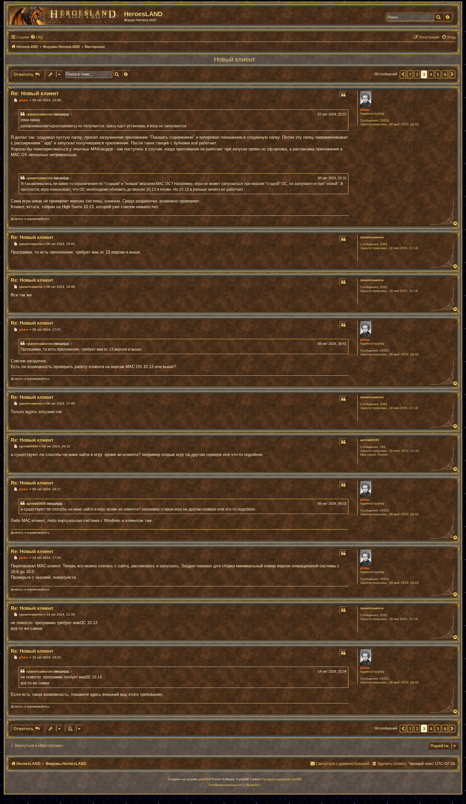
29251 (384, 120)
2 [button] (417, 74)
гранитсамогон (39, 114)
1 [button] (410, 74)
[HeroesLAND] (65, 14)
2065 (383, 244)
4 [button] (431, 74)
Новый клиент (234, 59)
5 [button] (438, 74)
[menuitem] (36, 37)
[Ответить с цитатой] (344, 95)
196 (382, 447)
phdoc (365, 109)
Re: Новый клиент (35, 93)
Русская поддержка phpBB (282, 779)
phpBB (203, 779)
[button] (403, 74)
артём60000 (369, 440)
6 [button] (445, 74)
